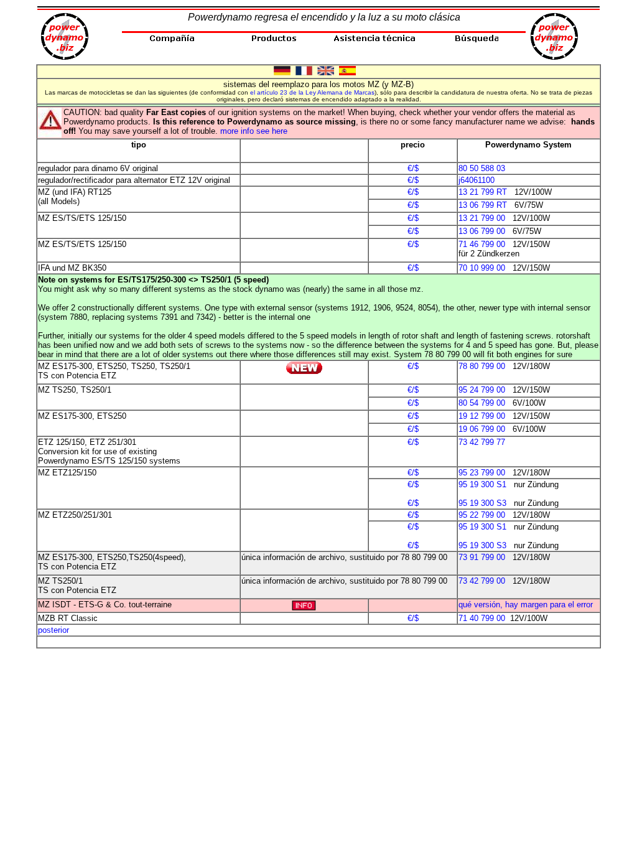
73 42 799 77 (481, 442)
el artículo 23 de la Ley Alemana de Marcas (312, 92)
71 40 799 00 (481, 618)
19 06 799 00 (481, 429)
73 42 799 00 (481, 581)
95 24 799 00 (481, 390)
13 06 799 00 (481, 231)
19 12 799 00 (481, 416)
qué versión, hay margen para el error (525, 604)
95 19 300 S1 (482, 484)
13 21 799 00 (481, 218)
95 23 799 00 (481, 472)
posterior (53, 630)
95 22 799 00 (481, 515)
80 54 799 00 (481, 403)
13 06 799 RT (482, 205)
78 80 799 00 (481, 366)
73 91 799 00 (481, 557)
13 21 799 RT (482, 192)
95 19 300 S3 (482, 503)
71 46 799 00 (481, 244)
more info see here (253, 131)
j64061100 (476, 180)
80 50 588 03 (481, 168)
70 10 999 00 (481, 268)
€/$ (413, 168)
